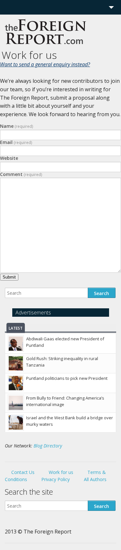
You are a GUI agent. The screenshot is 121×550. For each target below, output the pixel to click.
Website (9, 158)
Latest (16, 328)
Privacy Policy (55, 479)
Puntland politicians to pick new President (66, 378)
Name (16, 126)
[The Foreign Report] (46, 46)
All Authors (95, 479)
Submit (9, 277)
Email (16, 142)
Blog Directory (48, 446)
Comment (21, 174)
